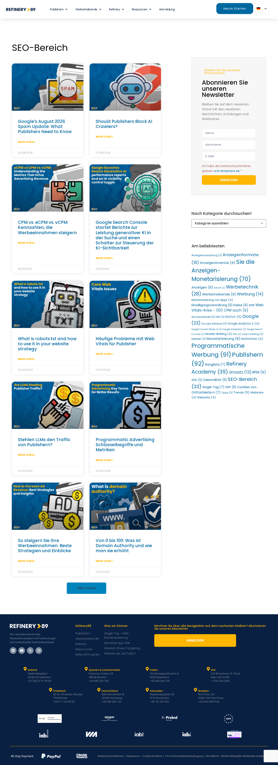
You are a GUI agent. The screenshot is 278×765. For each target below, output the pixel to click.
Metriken (199, 339)
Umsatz (240, 372)
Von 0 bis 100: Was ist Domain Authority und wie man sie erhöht (124, 546)
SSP (230, 387)
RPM (259, 372)
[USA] (208, 669)
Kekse (240, 305)
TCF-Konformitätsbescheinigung (184, 756)
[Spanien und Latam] (86, 669)
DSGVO (233, 317)
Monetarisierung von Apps (212, 300)
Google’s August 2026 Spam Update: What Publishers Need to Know (45, 126)
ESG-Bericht (212, 756)
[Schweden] (147, 690)
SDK (197, 380)
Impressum (132, 756)
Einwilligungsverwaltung (212, 305)
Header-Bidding (218, 334)
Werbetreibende (86, 9)
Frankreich (59, 691)
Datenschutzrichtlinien (110, 756)
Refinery (114, 9)
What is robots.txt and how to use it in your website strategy (47, 344)
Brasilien (203, 691)
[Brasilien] (196, 690)
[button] (86, 588)
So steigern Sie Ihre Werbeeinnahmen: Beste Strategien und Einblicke (45, 546)
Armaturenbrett (203, 317)
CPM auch (236, 310)
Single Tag (213, 387)
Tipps (227, 392)
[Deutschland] (99, 690)
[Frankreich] (50, 690)
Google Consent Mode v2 (207, 329)
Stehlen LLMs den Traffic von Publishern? (44, 442)
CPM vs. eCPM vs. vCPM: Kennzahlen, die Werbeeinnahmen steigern (47, 227)
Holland (32, 670)
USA (213, 670)
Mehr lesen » (27, 142)
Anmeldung (167, 9)
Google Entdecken (234, 329)
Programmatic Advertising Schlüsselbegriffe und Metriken (125, 445)
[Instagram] (38, 650)
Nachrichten (252, 339)
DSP (220, 317)
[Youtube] (21, 650)
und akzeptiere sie (227, 171)
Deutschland (110, 691)
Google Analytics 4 (243, 324)
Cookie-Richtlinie (152, 756)
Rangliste (215, 364)
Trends (242, 392)
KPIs (237, 334)
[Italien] (147, 669)
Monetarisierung (223, 338)
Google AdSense (214, 323)
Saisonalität (215, 380)
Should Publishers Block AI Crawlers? (124, 123)
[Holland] (25, 669)
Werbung (250, 294)
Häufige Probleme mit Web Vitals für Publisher (125, 341)
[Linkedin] (13, 650)
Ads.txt (219, 287)
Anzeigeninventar (217, 262)
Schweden (156, 691)
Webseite (206, 397)
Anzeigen (202, 287)
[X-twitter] (30, 650)
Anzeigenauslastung (207, 255)
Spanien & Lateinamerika (104, 670)
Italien (154, 670)
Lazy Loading (252, 334)
